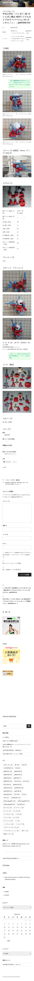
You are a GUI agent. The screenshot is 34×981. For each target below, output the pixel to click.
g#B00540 (8, 781)
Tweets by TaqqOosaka (9, 716)
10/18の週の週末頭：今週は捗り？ (13, 750)
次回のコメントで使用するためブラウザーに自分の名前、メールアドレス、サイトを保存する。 (17, 555)
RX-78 (17, 794)
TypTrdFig (21, 804)
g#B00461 (17, 778)
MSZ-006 (7, 784)
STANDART (16, 797)
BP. (17, 765)
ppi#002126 (8, 788)
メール (5, 534)
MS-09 (26, 781)
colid (24, 765)
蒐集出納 (18, 480)
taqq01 (13, 11)
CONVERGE (8, 768)
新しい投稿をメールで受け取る (12, 569)
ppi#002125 (17, 784)
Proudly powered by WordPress (11, 976)
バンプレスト (8, 824)
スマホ (18, 814)
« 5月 (8, 940)
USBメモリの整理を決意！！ (11, 741)
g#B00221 (8, 771)
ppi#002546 (13, 482)
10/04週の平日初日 (8, 964)
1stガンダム (8, 765)
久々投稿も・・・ (8, 737)
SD (27, 482)
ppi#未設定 (8, 794)
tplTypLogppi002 (9, 484)
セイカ (16, 817)
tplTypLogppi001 (9, 801)
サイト (5, 543)
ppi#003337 (8, 791)
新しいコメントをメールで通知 (12, 563)
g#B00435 (18, 774)
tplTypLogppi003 (9, 804)
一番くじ (24, 830)
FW (17, 768)
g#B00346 (18, 771)
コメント (6, 501)
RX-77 (24, 482)
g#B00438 (7, 778)
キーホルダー (8, 814)
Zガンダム (8, 807)
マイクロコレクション (11, 830)
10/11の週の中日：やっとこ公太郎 (13, 754)
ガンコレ (7, 811)
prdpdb (7, 891)
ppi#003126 (19, 482)
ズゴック (7, 817)
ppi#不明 (17, 791)
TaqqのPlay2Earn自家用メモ (11, 858)
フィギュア (7, 480)
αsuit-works (10, 2)
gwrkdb (7, 895)
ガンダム (16, 811)
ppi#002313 (18, 788)
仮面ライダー (8, 834)
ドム (17, 820)
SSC (6, 797)
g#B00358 (7, 482)
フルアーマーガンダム (11, 827)
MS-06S (17, 781)
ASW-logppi (6, 865)
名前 (5, 525)
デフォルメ (8, 820)
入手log (13, 480)
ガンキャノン (18, 484)
